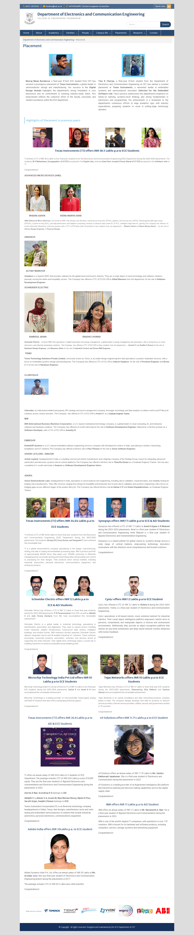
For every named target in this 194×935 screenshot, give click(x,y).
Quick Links (160, 6)
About (39, 32)
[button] (27, 911)
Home (26, 32)
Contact (153, 32)
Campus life (102, 32)
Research (137, 32)
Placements (121, 32)
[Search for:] (149, 24)
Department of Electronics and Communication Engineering (91, 14)
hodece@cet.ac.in (54, 6)
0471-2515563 (32, 6)
